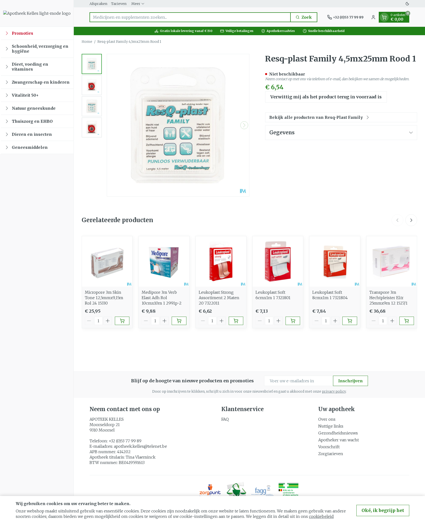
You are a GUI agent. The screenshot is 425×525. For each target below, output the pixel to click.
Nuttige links (330, 426)
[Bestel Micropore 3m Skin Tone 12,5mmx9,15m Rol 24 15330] (122, 321)
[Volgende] (244, 125)
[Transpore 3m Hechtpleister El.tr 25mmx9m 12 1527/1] (391, 261)
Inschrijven (350, 380)
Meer (135, 3)
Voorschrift (329, 446)
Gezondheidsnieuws (338, 433)
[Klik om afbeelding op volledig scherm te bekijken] (178, 125)
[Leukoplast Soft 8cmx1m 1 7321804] (334, 261)
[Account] (373, 17)
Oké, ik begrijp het (383, 510)
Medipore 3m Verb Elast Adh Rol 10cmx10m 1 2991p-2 (162, 298)
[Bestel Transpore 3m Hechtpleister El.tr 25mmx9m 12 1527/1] (406, 321)
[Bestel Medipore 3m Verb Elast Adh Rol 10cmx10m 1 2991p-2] (179, 321)
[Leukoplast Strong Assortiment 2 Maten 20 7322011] (221, 261)
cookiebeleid (321, 516)
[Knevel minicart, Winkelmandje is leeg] (384, 17)
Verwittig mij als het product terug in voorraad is (326, 97)
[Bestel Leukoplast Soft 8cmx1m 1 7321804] (349, 321)
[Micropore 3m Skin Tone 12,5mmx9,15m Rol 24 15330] (107, 261)
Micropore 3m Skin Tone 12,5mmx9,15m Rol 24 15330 (104, 298)
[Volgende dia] (411, 220)
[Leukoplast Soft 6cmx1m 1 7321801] (278, 261)
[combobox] (190, 17)
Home (87, 41)
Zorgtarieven (330, 453)
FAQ (225, 419)
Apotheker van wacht (338, 439)
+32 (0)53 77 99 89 (125, 440)
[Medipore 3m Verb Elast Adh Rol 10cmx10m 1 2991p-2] (164, 261)
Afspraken (98, 3)
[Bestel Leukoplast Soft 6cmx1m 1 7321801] (293, 321)
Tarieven (118, 3)
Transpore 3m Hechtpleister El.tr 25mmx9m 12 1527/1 (388, 298)
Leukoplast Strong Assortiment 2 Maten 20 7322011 (219, 298)
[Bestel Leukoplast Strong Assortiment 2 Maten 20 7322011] (236, 321)
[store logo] (37, 13)
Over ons (326, 419)
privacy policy (334, 391)
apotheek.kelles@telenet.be (140, 446)
